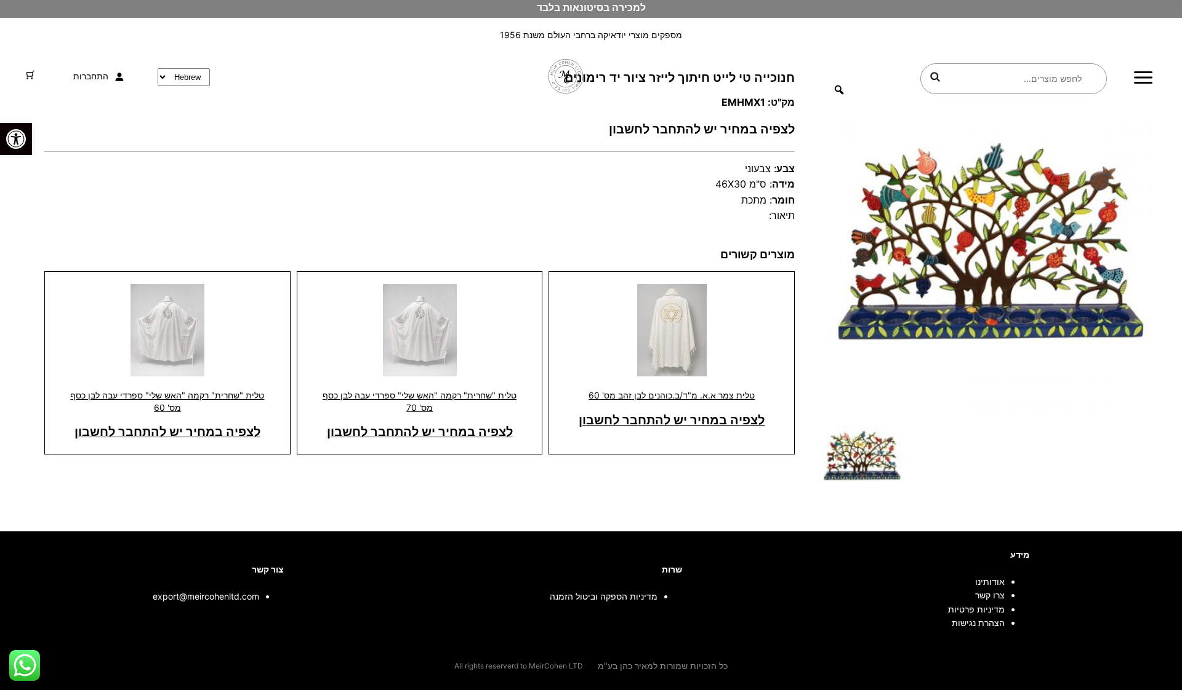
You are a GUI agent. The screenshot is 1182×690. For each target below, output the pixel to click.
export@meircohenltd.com (206, 596)
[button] (16, 139)
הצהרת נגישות (978, 622)
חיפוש (935, 77)
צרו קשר (990, 595)
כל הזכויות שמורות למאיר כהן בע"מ (663, 665)
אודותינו (990, 581)
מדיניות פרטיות (976, 609)
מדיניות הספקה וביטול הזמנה (603, 596)
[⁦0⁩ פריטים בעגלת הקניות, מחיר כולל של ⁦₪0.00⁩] (30, 74)
